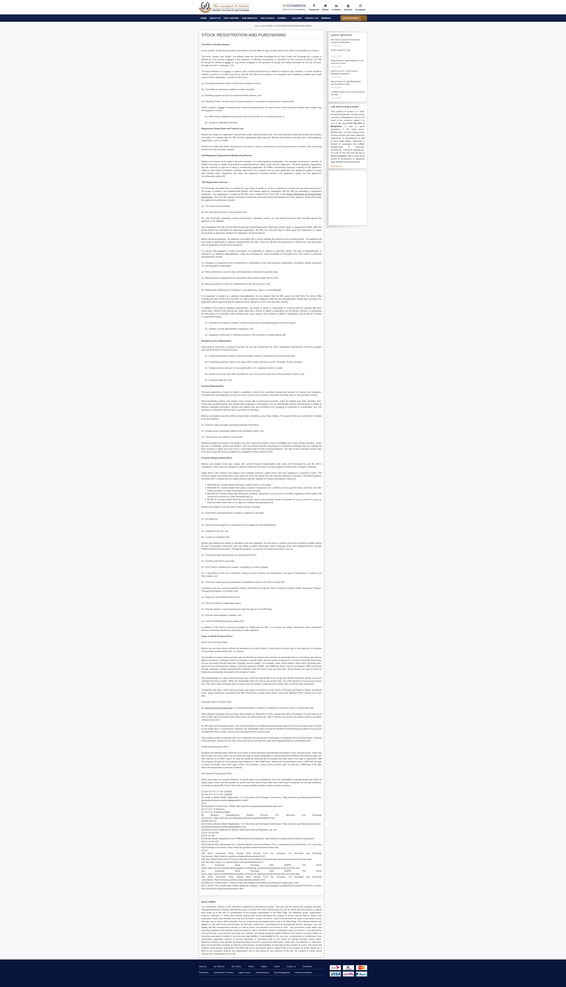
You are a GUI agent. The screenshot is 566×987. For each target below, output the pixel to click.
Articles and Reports (303, 972)
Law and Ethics (267, 26)
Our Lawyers (231, 18)
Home (203, 18)
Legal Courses (244, 972)
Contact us (311, 18)
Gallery (297, 18)
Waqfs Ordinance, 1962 (340, 50)
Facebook (314, 9)
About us (215, 18)
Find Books (204, 972)
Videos (251, 966)
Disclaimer (307, 966)
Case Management (282, 972)
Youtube (348, 9)
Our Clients (267, 18)
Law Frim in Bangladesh (345, 107)
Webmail (326, 18)
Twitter (325, 9)
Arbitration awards (213, 582)
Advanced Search (351, 18)
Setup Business (262, 972)
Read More (336, 166)
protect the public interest (243, 395)
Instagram (360, 9)
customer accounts (310, 499)
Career (281, 18)
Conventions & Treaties (224, 972)
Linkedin (336, 9)
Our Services (249, 18)
